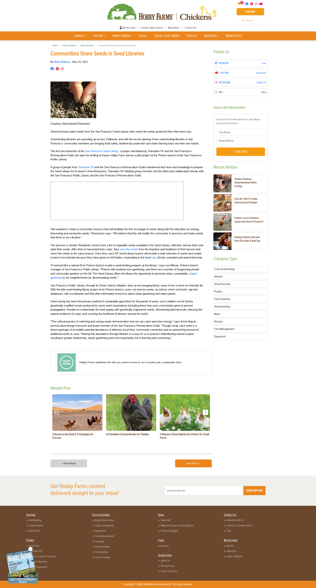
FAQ (229, 530)
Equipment (100, 530)
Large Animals (36, 525)
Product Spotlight (169, 530)
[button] (205, 412)
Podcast (192, 36)
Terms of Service (169, 571)
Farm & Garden (121, 36)
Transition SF (86, 167)
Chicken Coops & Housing (42, 556)
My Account (128, 28)
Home (55, 45)
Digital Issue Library (167, 36)
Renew (230, 545)
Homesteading (102, 546)
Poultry (98, 36)
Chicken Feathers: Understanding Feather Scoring (245, 182)
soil (153, 257)
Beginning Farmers (104, 520)
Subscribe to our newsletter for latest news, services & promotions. (238, 121)
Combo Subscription (152, 28)
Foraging (99, 541)
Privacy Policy (167, 566)
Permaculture (101, 552)
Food (142, 36)
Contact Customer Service (240, 525)
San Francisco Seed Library (101, 151)
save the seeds (129, 249)
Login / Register (234, 556)
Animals (79, 36)
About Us (165, 560)
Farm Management (104, 536)
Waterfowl (34, 530)
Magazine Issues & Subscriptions (177, 525)
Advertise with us (235, 520)
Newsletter (173, 28)
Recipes (165, 545)
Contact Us (190, 28)
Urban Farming (86, 45)
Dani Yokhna (62, 61)
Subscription (254, 490)
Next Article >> (194, 463)
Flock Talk (34, 545)
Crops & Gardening (104, 525)
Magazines (210, 36)
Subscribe (250, 11)
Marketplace (234, 36)
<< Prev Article (69, 463)
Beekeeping (35, 520)
